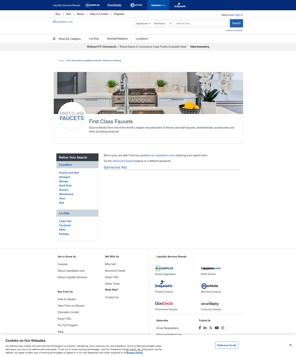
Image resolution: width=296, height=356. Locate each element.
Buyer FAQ (64, 319)
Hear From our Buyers (71, 305)
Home (61, 60)
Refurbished (66, 194)
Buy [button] (58, 14)
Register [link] (119, 14)
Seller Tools (112, 284)
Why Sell (110, 264)
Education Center (68, 312)
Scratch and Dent (69, 172)
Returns (63, 189)
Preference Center (226, 345)
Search (236, 23)
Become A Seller (115, 271)
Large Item (65, 221)
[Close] (290, 345)
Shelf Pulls (65, 185)
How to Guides (67, 299)
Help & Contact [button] (99, 14)
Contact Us (112, 297)
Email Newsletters (167, 328)
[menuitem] (58, 13)
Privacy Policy (134, 352)
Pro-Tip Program (68, 325)
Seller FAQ (111, 277)
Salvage (63, 181)
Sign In (239, 15)
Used (62, 198)
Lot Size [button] (94, 38)
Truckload (65, 225)
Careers (62, 264)
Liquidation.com (164, 155)
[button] (77, 164)
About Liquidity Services (72, 277)
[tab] (77, 164)
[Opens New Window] (92, 5)
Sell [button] (68, 14)
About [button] (80, 14)
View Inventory (199, 47)
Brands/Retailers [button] (117, 38)
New (61, 202)
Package (64, 234)
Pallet (62, 229)
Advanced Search (234, 30)
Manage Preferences (169, 334)
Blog (60, 332)
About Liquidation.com (71, 271)
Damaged (64, 177)
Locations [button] (142, 38)
